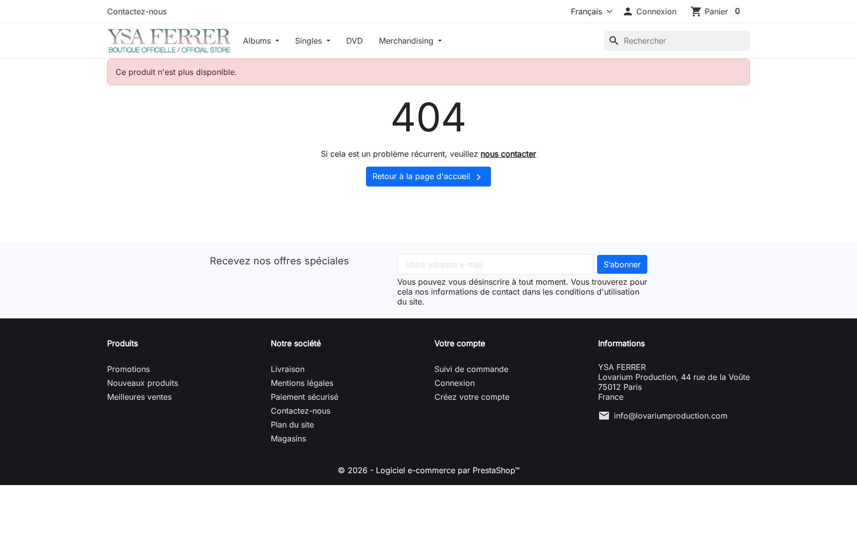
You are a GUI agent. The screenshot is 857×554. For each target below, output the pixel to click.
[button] (649, 11)
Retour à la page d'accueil (428, 177)
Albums (258, 41)
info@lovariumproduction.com (671, 416)
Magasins (288, 438)
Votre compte (459, 343)
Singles (309, 41)
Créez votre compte (471, 397)
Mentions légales (302, 383)
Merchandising (407, 41)
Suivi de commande (471, 369)
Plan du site (292, 425)
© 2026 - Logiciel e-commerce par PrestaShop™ (429, 470)
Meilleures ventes (139, 397)
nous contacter (508, 154)
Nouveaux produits (142, 383)
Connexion (454, 383)
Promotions (128, 369)
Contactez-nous (137, 11)
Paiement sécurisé (304, 397)
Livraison (288, 369)
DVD (354, 41)
